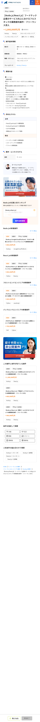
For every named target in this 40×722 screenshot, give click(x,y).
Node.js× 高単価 (27, 453)
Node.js (19, 65)
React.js (24, 65)
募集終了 (27, 718)
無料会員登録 (20, 221)
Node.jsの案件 (27, 469)
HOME (5, 466)
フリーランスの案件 (14, 466)
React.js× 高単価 (12, 459)
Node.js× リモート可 (12, 453)
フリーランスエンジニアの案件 (12, 469)
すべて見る (33, 231)
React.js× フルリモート (13, 456)
